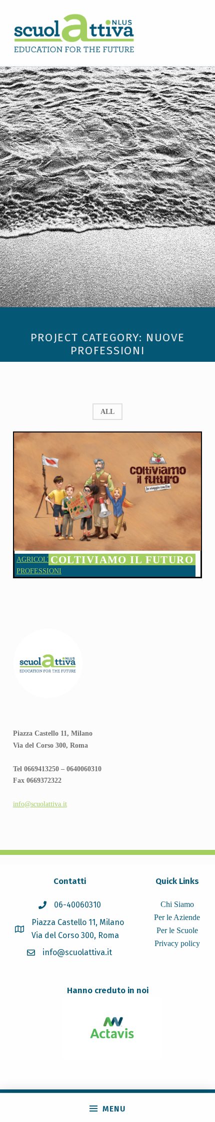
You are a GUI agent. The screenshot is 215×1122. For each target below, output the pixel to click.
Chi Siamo (177, 904)
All (107, 411)
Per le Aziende (177, 917)
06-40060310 (77, 905)
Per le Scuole (177, 930)
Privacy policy (177, 943)
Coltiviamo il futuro (122, 559)
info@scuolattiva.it (40, 804)
